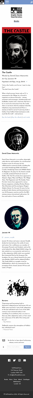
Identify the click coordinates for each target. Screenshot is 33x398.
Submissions (17, 381)
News (10, 379)
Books (6, 379)
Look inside (26, 117)
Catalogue (26, 379)
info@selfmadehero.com (17, 375)
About (20, 379)
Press (15, 379)
